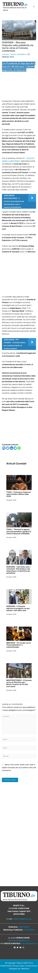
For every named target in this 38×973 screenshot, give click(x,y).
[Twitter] (7, 448)
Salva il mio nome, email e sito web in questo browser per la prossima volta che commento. (19, 767)
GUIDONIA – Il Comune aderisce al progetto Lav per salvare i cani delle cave (18, 608)
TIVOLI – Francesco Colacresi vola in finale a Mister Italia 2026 (18, 494)
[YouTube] (20, 947)
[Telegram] (15, 448)
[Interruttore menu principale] (33, 6)
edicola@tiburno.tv (29, 943)
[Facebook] (4, 448)
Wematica (25, 969)
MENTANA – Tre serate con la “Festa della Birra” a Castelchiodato (18, 645)
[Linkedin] (11, 448)
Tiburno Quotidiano (18, 54)
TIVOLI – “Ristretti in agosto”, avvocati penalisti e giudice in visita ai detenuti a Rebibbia (18, 531)
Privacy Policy (18, 966)
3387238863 (29, 930)
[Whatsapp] (19, 448)
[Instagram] (23, 947)
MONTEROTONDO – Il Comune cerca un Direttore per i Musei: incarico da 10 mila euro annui (19, 683)
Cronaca (5, 54)
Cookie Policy (31, 966)
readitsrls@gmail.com (22, 919)
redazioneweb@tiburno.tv (19, 941)
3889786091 (24, 927)
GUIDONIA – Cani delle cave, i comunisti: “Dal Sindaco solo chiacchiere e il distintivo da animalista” (18, 570)
